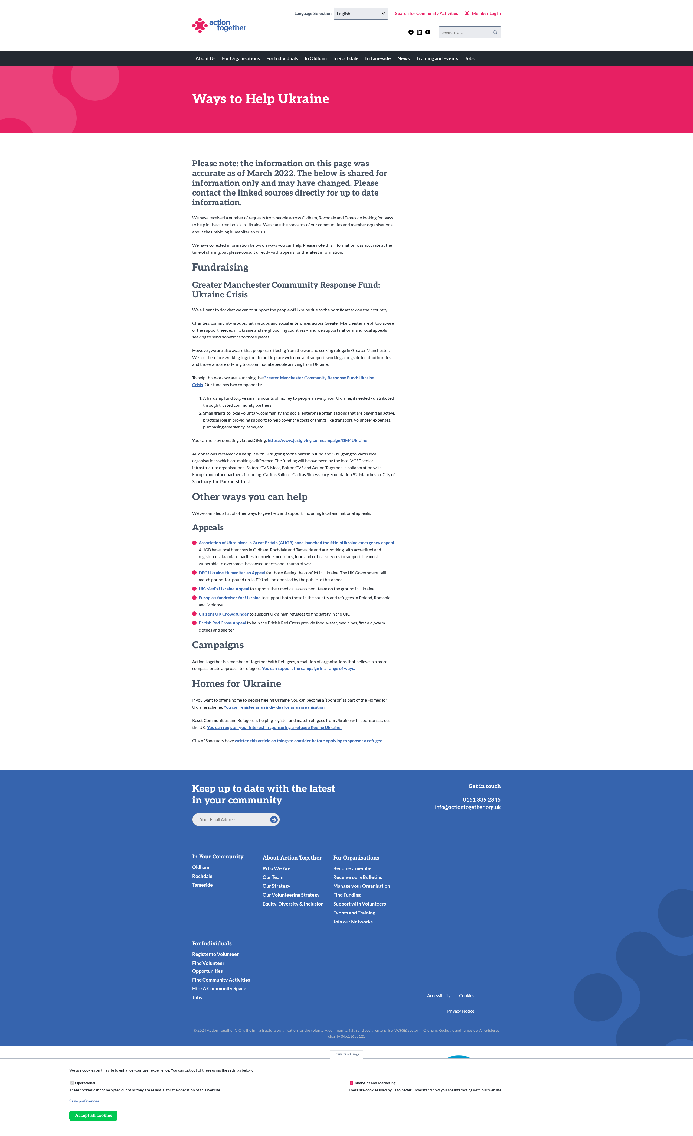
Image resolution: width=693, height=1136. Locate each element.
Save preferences (84, 1101)
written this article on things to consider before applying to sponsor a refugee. (309, 740)
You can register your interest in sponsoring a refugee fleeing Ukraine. (274, 727)
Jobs (470, 58)
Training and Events (437, 58)
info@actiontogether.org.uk (468, 807)
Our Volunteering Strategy (291, 895)
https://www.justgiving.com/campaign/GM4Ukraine (317, 440)
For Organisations (241, 58)
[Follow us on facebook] (411, 32)
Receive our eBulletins (357, 877)
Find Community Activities (221, 980)
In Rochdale (346, 58)
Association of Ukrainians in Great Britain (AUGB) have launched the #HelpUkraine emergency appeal (296, 542)
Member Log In (486, 13)
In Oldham (316, 58)
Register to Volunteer (215, 954)
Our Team (273, 877)
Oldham (200, 867)
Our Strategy (276, 886)
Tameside (202, 885)
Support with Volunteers (359, 904)
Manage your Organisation (361, 886)
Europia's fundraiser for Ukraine (230, 597)
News (403, 58)
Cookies (466, 995)
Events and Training (354, 913)
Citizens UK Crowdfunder (224, 613)
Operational (85, 1082)
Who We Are (277, 868)
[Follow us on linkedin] (419, 32)
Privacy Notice (460, 1010)
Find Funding (347, 895)
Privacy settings (346, 1054)
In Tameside (378, 58)
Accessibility (438, 995)
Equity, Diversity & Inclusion (293, 904)
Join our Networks (353, 922)
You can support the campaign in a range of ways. (308, 668)
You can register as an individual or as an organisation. (275, 706)
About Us (205, 58)
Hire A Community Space (219, 988)
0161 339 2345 (482, 799)
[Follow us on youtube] (427, 32)
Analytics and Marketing (374, 1082)
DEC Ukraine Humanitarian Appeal (232, 572)
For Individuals (282, 58)
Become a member (353, 868)
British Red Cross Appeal (222, 622)
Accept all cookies (93, 1115)
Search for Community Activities (426, 13)
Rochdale (202, 876)
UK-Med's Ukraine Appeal (224, 588)
